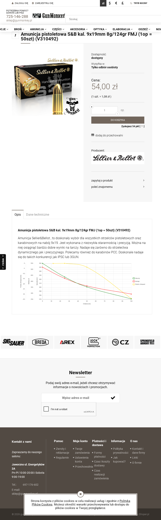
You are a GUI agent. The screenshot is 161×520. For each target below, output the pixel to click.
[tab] (18, 214)
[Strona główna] (48, 16)
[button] (117, 180)
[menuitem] (19, 29)
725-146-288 (17, 16)
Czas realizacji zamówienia (101, 474)
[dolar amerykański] (109, 3)
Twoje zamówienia (82, 450)
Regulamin (62, 457)
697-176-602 (25, 484)
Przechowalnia (84, 466)
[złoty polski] (103, 3)
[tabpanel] (82, 266)
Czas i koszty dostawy (102, 463)
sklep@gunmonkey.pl (19, 20)
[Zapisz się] (113, 398)
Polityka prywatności (120, 450)
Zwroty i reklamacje (62, 450)
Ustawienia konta (82, 459)
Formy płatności (99, 454)
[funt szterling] (122, 3)
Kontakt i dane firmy (138, 450)
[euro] (116, 3)
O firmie (137, 462)
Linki (135, 457)
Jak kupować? (119, 459)
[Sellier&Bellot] (117, 158)
